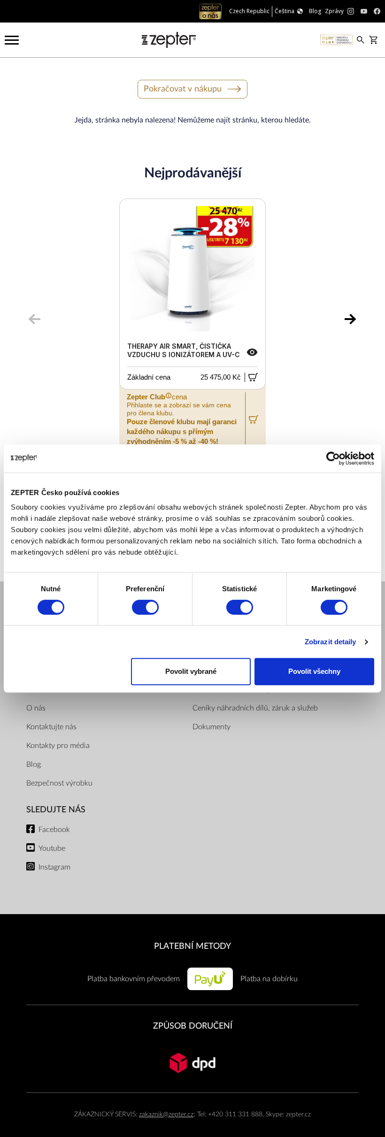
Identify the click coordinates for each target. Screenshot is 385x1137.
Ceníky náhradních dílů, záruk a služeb (255, 708)
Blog (33, 764)
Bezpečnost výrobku (59, 783)
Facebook (54, 829)
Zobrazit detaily (330, 642)
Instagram (54, 867)
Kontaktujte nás (51, 727)
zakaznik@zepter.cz (166, 1114)
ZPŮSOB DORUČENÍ (192, 1026)
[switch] (145, 607)
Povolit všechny (314, 671)
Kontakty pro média (58, 745)
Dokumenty (211, 727)
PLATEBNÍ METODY (192, 946)
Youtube (51, 848)
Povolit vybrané (190, 671)
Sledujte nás (55, 810)
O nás (36, 708)
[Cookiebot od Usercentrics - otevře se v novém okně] (333, 458)
